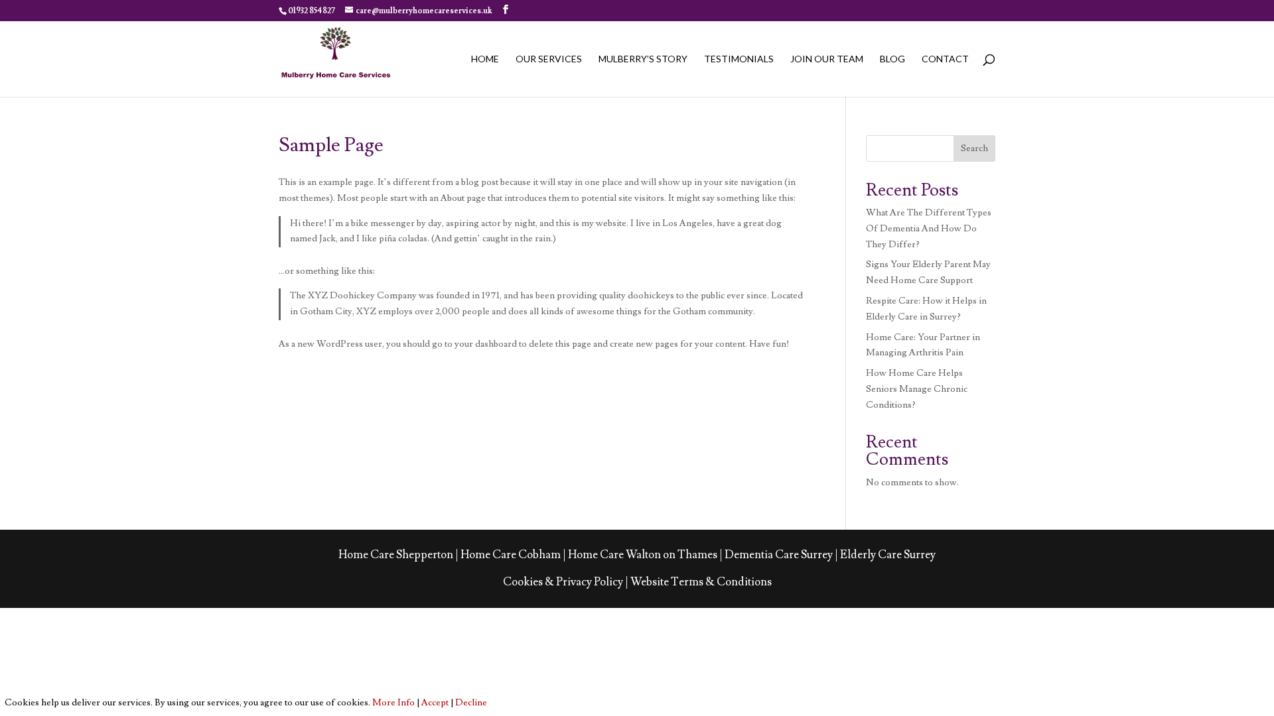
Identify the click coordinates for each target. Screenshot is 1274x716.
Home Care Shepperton (395, 555)
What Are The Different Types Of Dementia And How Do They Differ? (928, 229)
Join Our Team (826, 59)
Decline (471, 703)
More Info (393, 703)
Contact (945, 59)
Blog (892, 59)
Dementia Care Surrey (779, 555)
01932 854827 (311, 11)
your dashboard (486, 344)
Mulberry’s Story (643, 59)
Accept (435, 703)
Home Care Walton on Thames (642, 555)
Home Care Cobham (510, 555)
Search (974, 148)
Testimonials (739, 59)
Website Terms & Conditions (701, 582)
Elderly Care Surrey (888, 555)
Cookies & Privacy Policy (563, 582)
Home (485, 59)
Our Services (549, 59)
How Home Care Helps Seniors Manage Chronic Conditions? (916, 389)
